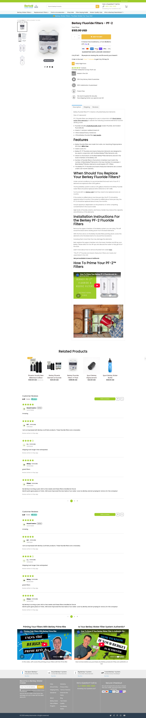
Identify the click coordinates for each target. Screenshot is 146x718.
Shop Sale (70, 12)
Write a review (105, 399)
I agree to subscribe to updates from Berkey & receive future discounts (32, 691)
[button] (76, 68)
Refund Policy (54, 687)
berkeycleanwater (31, 715)
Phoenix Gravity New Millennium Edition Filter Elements (36, 376)
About (52, 698)
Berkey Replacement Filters (31, 20)
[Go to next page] (77, 501)
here (110, 250)
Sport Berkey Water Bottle (110, 376)
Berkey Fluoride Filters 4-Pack (73, 376)
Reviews (95, 107)
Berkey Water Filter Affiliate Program (54, 703)
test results (97, 135)
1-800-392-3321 (110, 6)
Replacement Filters (41, 12)
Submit (40, 687)
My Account (124, 1)
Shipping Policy (54, 690)
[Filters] (118, 398)
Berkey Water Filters (24, 12)
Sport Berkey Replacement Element (92, 376)
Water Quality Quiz (96, 12)
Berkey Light (90, 192)
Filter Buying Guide (82, 12)
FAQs (51, 684)
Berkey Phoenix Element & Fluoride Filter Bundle (54, 376)
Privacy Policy (30, 691)
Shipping (87, 107)
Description (77, 107)
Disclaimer (53, 692)
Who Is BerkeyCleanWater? (113, 12)
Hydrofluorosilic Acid (94, 126)
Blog (61, 698)
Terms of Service (65, 690)
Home (19, 20)
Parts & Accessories (57, 12)
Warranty (63, 684)
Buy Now (27, 676)
